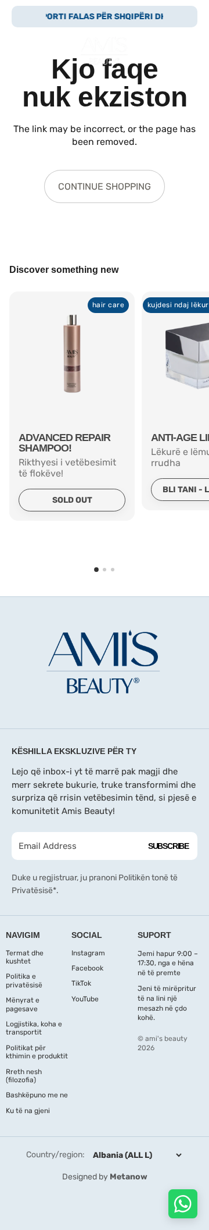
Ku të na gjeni (28, 1111)
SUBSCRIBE (168, 846)
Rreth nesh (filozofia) (24, 1076)
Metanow (128, 1177)
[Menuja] (25, 50)
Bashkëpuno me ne (37, 1095)
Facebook (87, 968)
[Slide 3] (112, 569)
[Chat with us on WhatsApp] (182, 1203)
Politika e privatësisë (24, 980)
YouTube (85, 999)
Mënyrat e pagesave (22, 1004)
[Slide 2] (104, 569)
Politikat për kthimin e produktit (37, 1052)
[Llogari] (158, 50)
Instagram (88, 953)
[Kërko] (50, 50)
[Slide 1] (96, 569)
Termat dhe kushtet (25, 957)
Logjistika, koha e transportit (34, 1028)
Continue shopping (104, 186)
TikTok (81, 983)
